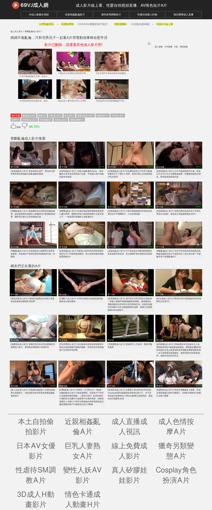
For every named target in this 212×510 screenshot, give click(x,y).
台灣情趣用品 (46, 24)
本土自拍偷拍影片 (36, 426)
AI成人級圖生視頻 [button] (39, 14)
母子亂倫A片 (46, 119)
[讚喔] (14, 126)
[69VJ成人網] (41, 5)
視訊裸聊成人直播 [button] (183, 14)
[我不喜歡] (24, 126)
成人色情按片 (176, 426)
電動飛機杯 (120, 24)
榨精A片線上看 (164, 24)
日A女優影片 (35, 450)
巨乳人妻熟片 (82, 450)
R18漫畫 (168, 46)
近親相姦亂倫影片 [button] (75, 14)
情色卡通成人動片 (82, 499)
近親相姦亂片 (82, 426)
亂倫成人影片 (29, 115)
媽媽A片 (42, 115)
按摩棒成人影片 (29, 119)
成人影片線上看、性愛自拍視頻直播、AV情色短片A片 (121, 5)
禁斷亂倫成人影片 (24, 138)
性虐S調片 (36, 474)
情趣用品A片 (102, 115)
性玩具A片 (69, 115)
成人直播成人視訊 (129, 426)
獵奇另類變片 (176, 450)
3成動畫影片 (35, 499)
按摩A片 (15, 119)
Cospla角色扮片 (176, 474)
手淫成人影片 (118, 115)
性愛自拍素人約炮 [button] (147, 14)
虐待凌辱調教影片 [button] (111, 14)
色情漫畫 (184, 46)
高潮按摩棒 (67, 24)
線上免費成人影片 (129, 450)
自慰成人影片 (61, 119)
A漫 (176, 46)
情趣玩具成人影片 (85, 115)
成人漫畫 (159, 46)
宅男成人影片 (55, 115)
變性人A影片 (82, 474)
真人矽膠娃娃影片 (129, 474)
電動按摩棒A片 (77, 119)
